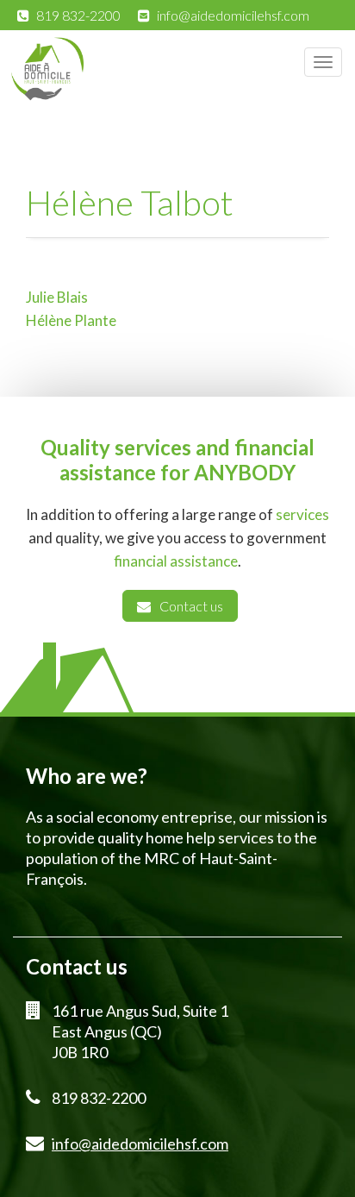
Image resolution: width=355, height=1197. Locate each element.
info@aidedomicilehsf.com (233, 15)
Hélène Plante (71, 320)
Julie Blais (57, 297)
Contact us (191, 606)
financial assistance (176, 561)
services (302, 514)
